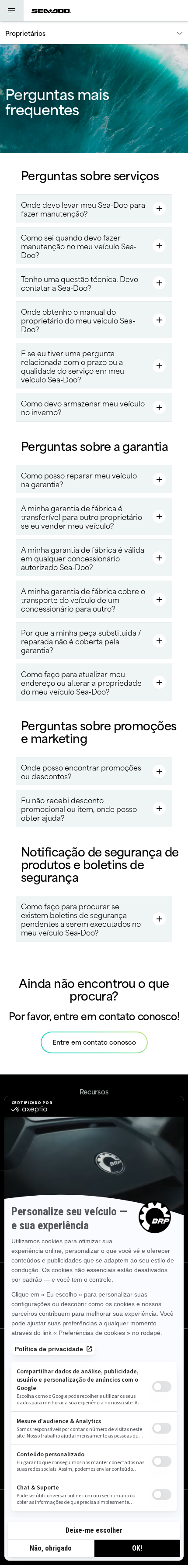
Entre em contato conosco (94, 1042)
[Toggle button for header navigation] (12, 10)
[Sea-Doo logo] (51, 10)
